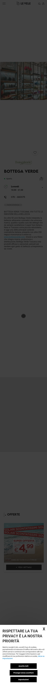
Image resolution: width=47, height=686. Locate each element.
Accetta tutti (23, 666)
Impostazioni (23, 680)
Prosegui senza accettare (23, 673)
